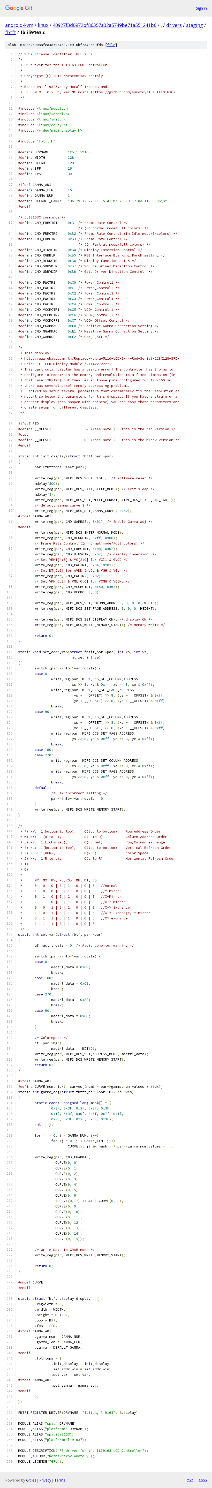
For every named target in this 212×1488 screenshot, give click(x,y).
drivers (174, 25)
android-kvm (19, 25)
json (203, 1480)
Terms (59, 1480)
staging (194, 25)
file (111, 45)
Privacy (45, 1480)
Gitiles (31, 1480)
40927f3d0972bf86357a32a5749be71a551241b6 (104, 25)
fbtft (10, 32)
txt (190, 1480)
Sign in (201, 8)
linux (43, 25)
